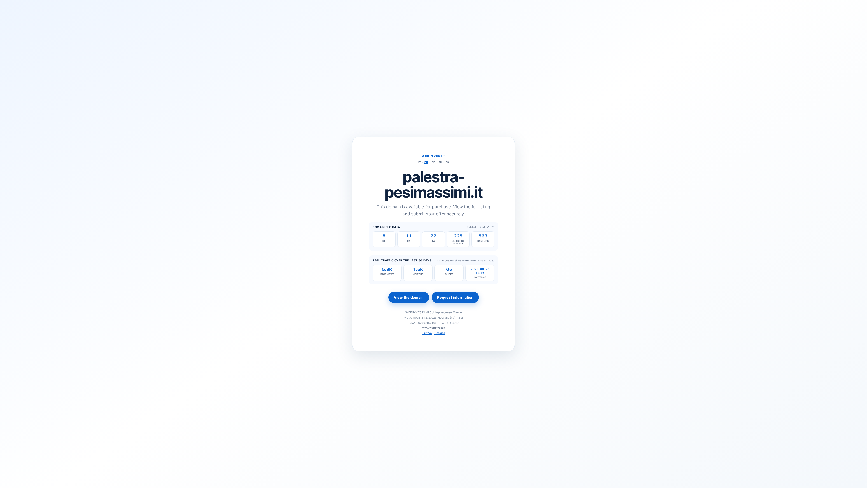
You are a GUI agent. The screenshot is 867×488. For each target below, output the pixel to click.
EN (426, 162)
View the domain (409, 297)
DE (433, 162)
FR (440, 162)
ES (447, 162)
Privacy (427, 333)
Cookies (439, 333)
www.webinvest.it (433, 327)
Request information (455, 297)
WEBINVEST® (433, 155)
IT (419, 162)
